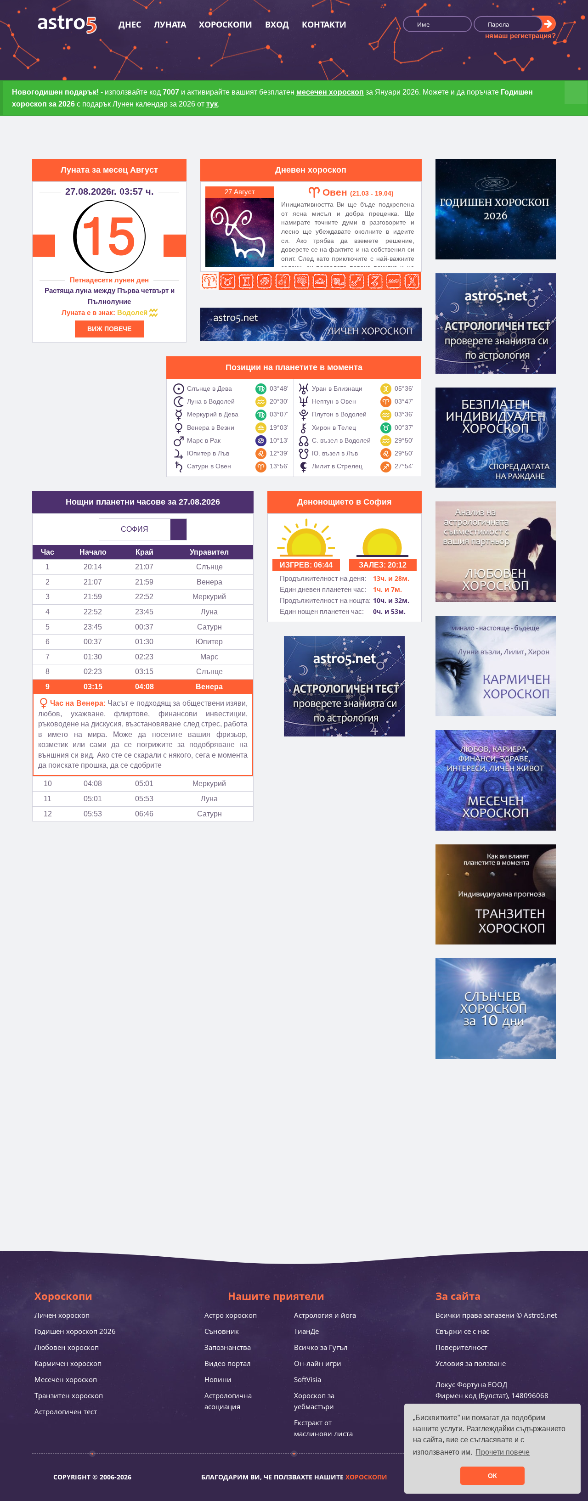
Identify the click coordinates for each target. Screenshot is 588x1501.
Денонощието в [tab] (344, 501)
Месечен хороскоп (65, 1379)
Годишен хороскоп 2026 (75, 1331)
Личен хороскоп (62, 1315)
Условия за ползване (470, 1363)
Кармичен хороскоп (68, 1363)
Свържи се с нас (462, 1331)
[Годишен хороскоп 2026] (495, 208)
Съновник (221, 1331)
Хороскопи (225, 24)
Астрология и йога (325, 1315)
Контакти (324, 24)
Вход (277, 24)
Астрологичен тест (65, 1411)
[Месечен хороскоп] (495, 779)
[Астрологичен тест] (344, 685)
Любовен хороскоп (66, 1347)
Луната (170, 24)
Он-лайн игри (317, 1363)
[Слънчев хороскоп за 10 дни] (495, 1007)
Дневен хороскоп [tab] (310, 169)
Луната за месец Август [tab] (109, 169)
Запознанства (227, 1347)
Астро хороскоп (230, 1315)
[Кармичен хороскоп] (495, 664)
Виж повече (109, 328)
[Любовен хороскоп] (495, 551)
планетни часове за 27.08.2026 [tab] (143, 501)
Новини (218, 1379)
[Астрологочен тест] (495, 322)
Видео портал (227, 1363)
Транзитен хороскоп (68, 1395)
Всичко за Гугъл (321, 1347)
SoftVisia (307, 1379)
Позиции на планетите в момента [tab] (294, 367)
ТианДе (306, 1331)
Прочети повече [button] (502, 1452)
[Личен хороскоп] (495, 436)
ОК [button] (492, 1475)
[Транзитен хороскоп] (495, 893)
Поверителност (461, 1347)
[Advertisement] (94, 413)
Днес (130, 24)
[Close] (576, 92)
